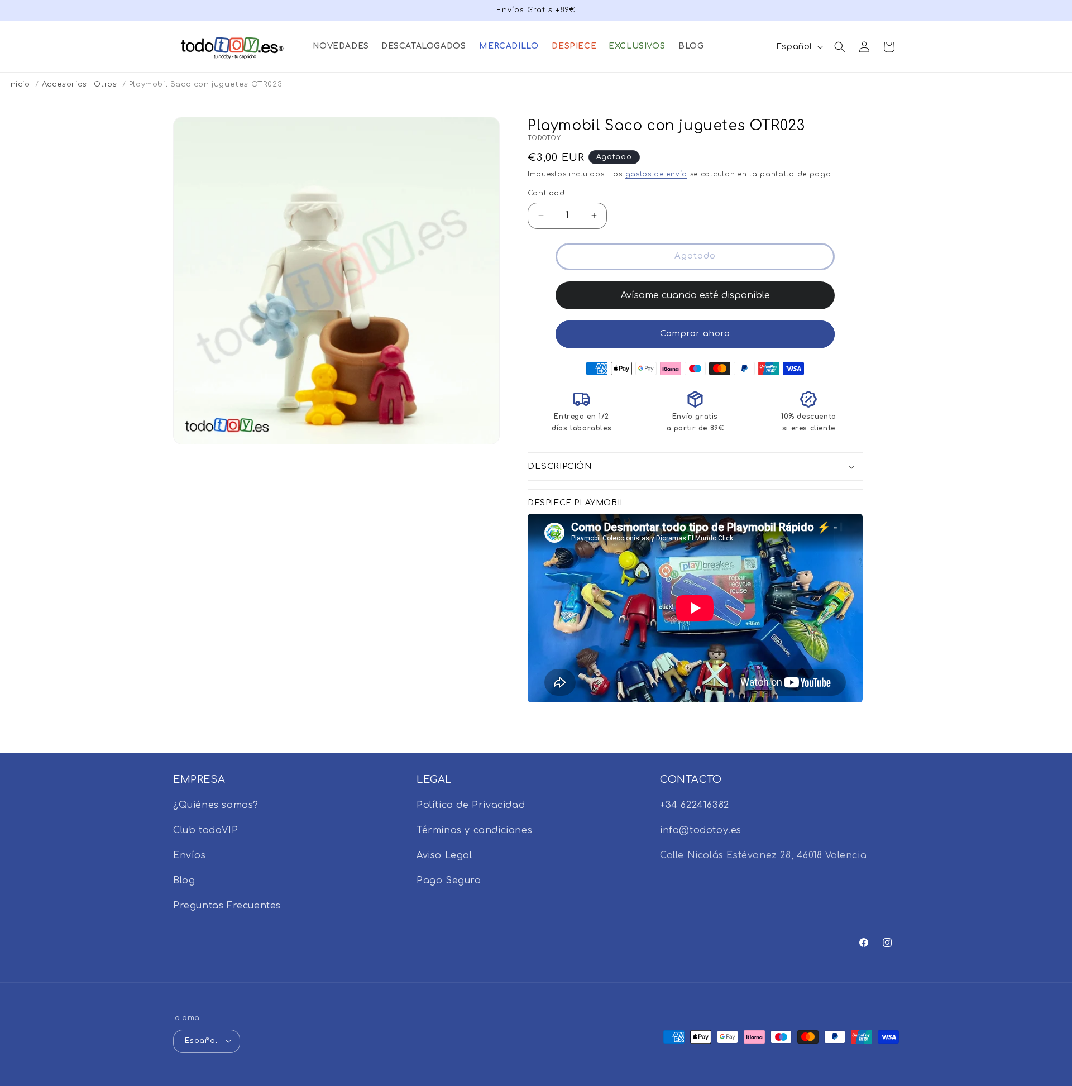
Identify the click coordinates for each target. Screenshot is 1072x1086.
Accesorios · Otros (79, 84)
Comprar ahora (695, 333)
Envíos (189, 855)
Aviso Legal (444, 855)
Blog (184, 881)
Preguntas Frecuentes (227, 906)
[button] (340, 46)
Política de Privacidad (471, 806)
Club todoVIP (205, 830)
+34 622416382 (694, 806)
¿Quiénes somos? (216, 806)
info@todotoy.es (700, 830)
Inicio (19, 84)
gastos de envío (656, 174)
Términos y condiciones (474, 830)
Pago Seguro (449, 881)
